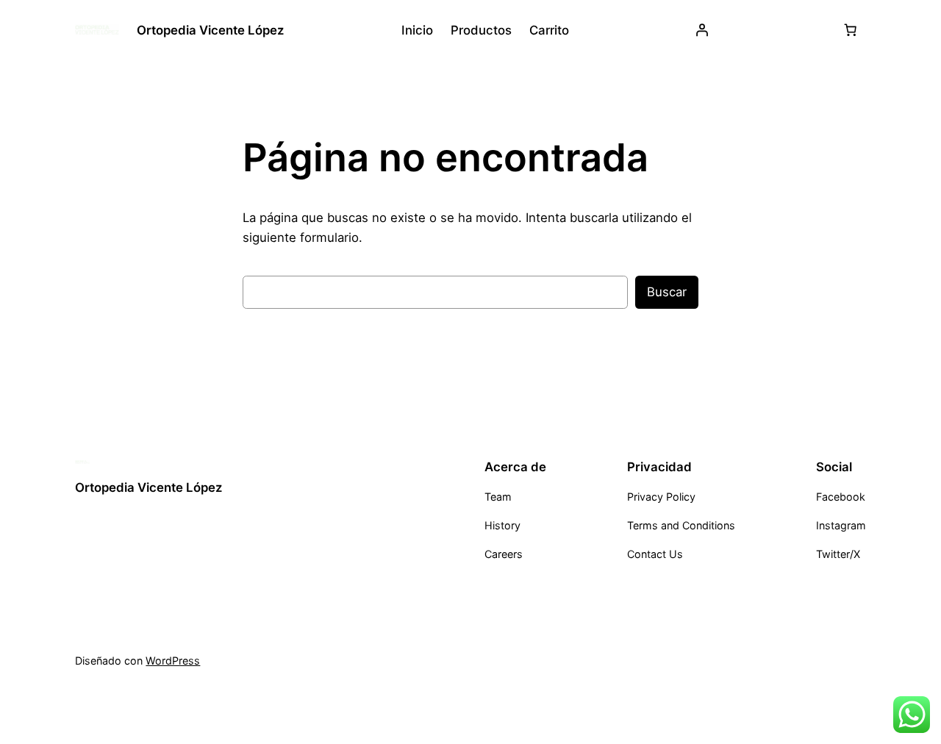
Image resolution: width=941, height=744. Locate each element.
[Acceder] (702, 30)
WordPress (173, 660)
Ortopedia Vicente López (210, 30)
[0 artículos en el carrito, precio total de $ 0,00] (850, 30)
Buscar (667, 292)
